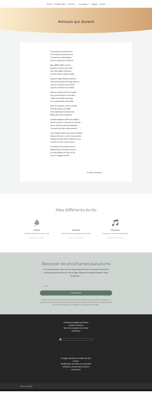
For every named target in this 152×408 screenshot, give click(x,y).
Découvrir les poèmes (75, 238)
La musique (83, 4)
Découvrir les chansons (115, 238)
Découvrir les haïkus (37, 238)
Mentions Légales (26, 386)
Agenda (94, 4)
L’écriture (71, 4)
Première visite (59, 4)
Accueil (49, 4)
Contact (102, 4)
